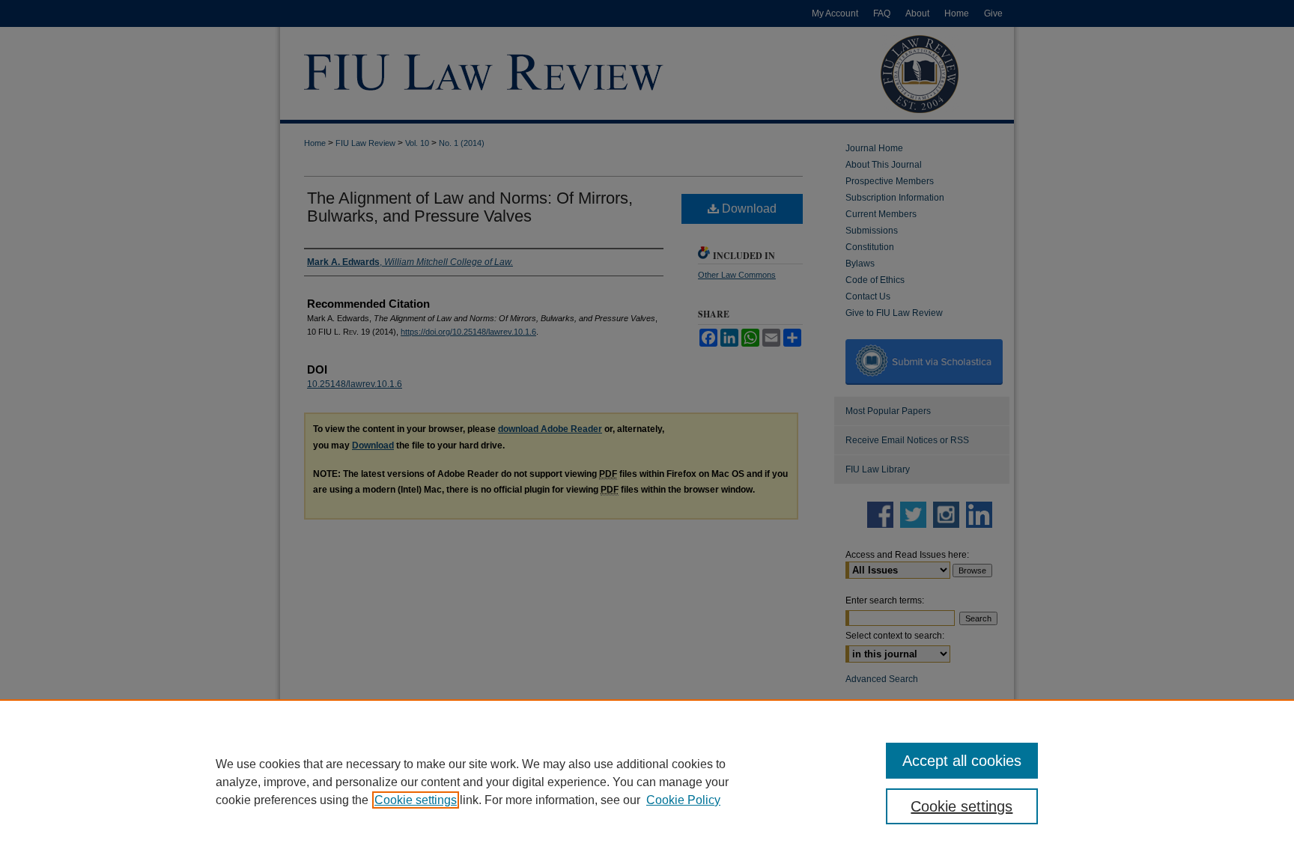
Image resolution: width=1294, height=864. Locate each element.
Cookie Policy (683, 800)
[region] (647, 781)
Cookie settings (415, 800)
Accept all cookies (961, 760)
